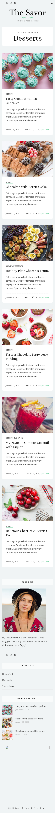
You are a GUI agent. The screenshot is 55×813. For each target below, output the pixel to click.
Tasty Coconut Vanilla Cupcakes (30, 706)
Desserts (9, 94)
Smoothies (18, 438)
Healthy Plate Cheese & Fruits (27, 271)
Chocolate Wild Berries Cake (26, 187)
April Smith (43, 129)
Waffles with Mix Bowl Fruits (29, 718)
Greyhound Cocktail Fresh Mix (30, 731)
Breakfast (10, 266)
